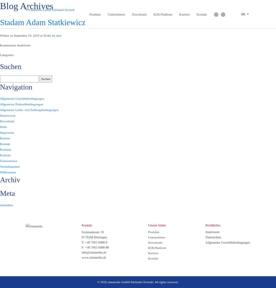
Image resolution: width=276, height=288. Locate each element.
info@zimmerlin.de (94, 252)
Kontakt (202, 14)
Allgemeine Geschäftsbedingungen (22, 98)
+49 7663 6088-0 (96, 242)
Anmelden (6, 205)
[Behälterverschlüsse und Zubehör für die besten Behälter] (51, 10)
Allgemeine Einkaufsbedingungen (21, 104)
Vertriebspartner (10, 166)
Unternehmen (116, 14)
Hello (3, 127)
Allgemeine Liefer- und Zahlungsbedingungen (29, 110)
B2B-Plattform (163, 14)
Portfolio (5, 155)
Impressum (7, 132)
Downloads (139, 14)
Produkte (95, 14)
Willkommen (8, 172)
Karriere (184, 14)
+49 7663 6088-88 (97, 247)
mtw (59, 35)
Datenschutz (8, 115)
